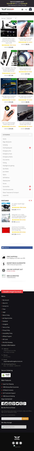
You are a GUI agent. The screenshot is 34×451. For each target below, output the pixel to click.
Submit (25, 418)
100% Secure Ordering (9, 396)
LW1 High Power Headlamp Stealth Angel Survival (25, 96)
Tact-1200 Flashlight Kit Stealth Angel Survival (25, 123)
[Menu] (22, 9)
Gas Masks (6, 168)
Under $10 (5, 195)
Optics (4, 174)
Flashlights (6, 13)
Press (4, 309)
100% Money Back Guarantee (11, 387)
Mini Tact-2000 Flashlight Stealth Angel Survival (8, 123)
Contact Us (5, 306)
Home (4, 139)
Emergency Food (7, 154)
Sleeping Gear (6, 180)
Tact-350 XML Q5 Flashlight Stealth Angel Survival (25, 39)
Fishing (5, 163)
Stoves (4, 183)
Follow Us (6, 247)
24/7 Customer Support (9, 393)
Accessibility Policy (7, 333)
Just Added (6, 171)
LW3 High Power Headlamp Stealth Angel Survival (9, 96)
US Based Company (8, 390)
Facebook (5, 321)
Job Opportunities (7, 318)
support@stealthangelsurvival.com (13, 361)
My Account (6, 300)
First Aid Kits (6, 160)
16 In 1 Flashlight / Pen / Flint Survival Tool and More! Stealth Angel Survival (9, 69)
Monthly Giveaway (8, 342)
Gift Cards (5, 339)
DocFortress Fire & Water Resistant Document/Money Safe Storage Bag (19, 228)
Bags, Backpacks (7, 142)
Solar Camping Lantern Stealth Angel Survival (25, 68)
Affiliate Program (7, 336)
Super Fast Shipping (8, 384)
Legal (4, 312)
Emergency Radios (8, 157)
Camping (5, 145)
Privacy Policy (6, 330)
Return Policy (6, 315)
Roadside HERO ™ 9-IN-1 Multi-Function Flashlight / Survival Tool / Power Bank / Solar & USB (9, 41)
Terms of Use (6, 327)
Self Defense (6, 177)
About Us (5, 303)
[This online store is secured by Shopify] (6, 375)
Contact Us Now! (11, 271)
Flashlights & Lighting (8, 165)
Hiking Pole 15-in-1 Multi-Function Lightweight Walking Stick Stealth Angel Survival (19, 216)
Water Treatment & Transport (11, 192)
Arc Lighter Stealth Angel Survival (18, 204)
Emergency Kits (7, 151)
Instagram (5, 324)
